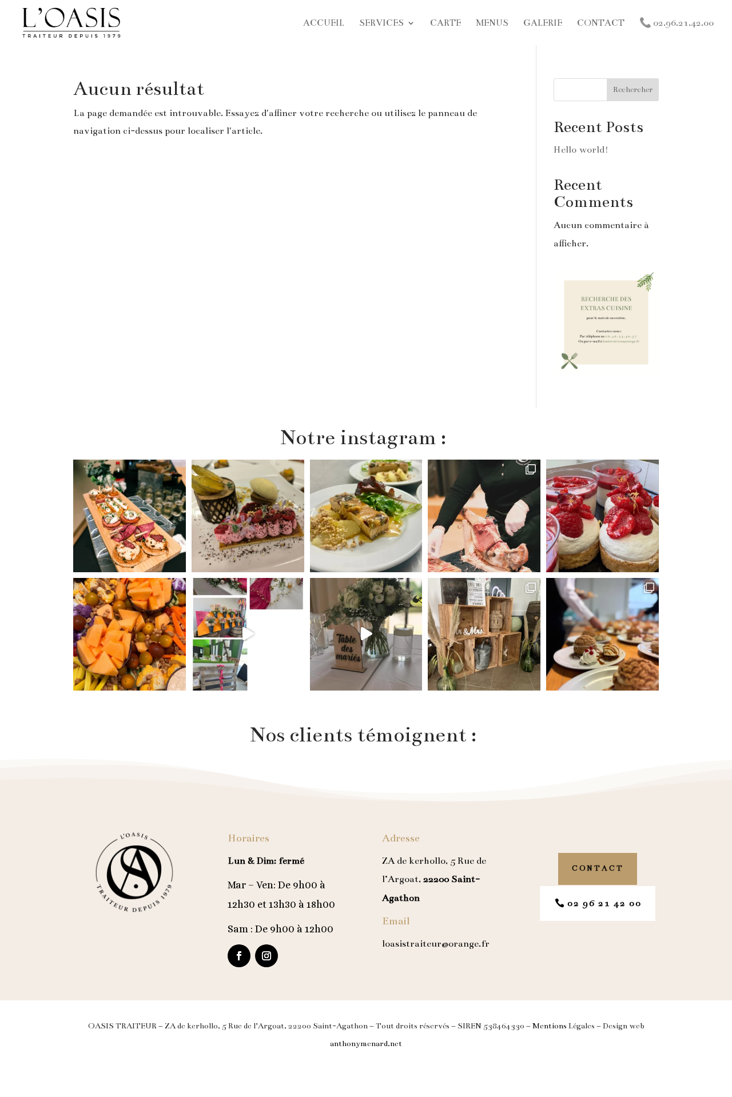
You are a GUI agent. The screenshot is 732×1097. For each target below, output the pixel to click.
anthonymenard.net (366, 1043)
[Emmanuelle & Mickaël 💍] (484, 634)
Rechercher (633, 89)
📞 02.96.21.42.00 (676, 23)
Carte (445, 23)
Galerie (542, 23)
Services (381, 23)
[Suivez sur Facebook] (239, 955)
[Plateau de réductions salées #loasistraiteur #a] (129, 516)
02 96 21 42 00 (604, 902)
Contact (600, 23)
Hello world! (581, 149)
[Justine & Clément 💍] (366, 634)
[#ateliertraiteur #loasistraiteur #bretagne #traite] (484, 516)
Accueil (323, 23)
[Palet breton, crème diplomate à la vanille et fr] (602, 516)
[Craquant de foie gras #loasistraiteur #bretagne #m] (366, 516)
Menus (492, 23)
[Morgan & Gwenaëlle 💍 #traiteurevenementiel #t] (248, 634)
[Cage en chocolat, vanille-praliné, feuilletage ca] (248, 516)
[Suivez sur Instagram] (266, 955)
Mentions (549, 1026)
